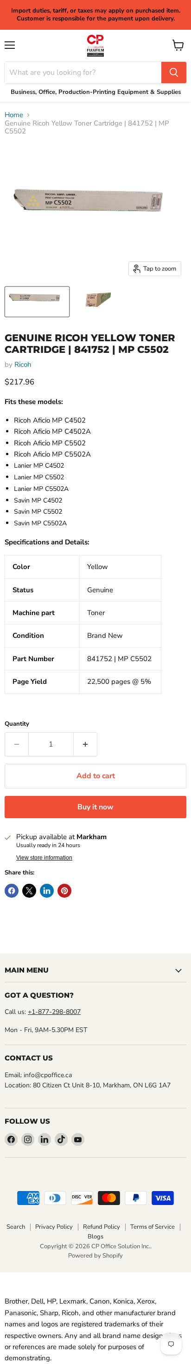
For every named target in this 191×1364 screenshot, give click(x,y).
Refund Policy (101, 1227)
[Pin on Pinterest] (64, 891)
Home (14, 115)
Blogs (95, 1236)
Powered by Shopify (95, 1255)
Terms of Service (152, 1227)
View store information (44, 857)
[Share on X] (29, 891)
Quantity (17, 724)
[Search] (173, 72)
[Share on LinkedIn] (47, 891)
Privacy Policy (54, 1227)
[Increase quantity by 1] (85, 744)
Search (15, 1227)
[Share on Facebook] (12, 891)
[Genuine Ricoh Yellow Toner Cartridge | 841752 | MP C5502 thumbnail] (37, 302)
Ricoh (23, 364)
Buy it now (95, 807)
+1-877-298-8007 (54, 1011)
